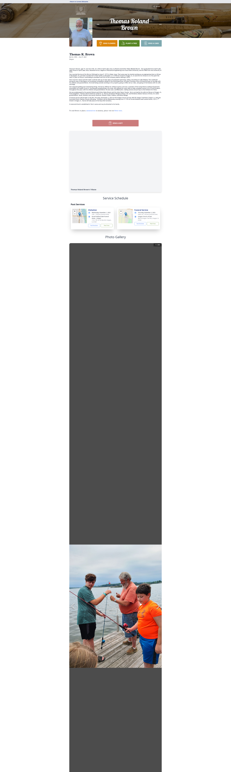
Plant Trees (106, 225)
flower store (118, 110)
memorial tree (91, 110)
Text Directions (94, 225)
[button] (79, 214)
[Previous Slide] (73, 606)
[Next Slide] (158, 606)
